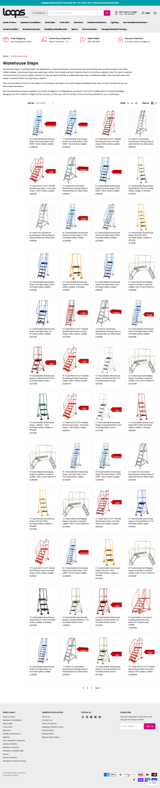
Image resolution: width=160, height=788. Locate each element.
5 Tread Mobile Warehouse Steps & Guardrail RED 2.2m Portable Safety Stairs (42, 378)
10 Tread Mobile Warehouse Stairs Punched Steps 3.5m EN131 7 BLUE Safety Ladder (42, 141)
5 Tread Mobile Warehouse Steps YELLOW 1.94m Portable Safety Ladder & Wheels (140, 236)
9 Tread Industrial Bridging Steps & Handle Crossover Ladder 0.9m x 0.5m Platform (43, 474)
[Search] (107, 13)
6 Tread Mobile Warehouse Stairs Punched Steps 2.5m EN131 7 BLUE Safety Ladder (107, 188)
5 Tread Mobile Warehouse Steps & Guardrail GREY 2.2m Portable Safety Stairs (108, 425)
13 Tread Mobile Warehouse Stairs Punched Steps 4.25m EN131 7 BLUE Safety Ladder (108, 474)
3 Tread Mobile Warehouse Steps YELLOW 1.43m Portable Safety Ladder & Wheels (107, 572)
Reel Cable (50, 22)
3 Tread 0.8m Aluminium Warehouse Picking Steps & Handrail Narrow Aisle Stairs (75, 188)
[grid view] (152, 103)
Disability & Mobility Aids (55, 29)
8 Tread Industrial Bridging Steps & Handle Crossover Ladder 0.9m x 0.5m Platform (141, 570)
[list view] (155, 103)
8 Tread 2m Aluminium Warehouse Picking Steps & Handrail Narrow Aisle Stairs (141, 141)
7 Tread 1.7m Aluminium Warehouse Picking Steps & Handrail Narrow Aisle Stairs (75, 669)
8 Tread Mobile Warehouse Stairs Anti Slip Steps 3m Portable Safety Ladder (42, 669)
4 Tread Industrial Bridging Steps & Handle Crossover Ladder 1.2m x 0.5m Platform (141, 378)
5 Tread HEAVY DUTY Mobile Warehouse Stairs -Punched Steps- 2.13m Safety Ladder (42, 188)
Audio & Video (9, 22)
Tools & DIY (64, 22)
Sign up (150, 726)
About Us (46, 716)
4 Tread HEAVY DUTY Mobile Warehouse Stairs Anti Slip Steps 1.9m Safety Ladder (108, 521)
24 (128, 103)
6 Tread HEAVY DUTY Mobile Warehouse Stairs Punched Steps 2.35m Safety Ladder (42, 570)
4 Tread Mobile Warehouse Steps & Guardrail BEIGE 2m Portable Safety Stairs (108, 669)
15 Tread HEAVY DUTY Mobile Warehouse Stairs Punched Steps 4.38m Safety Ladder (76, 378)
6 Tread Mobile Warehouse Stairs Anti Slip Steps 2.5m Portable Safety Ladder (107, 284)
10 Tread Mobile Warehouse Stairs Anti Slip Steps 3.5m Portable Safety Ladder (75, 474)
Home (5, 56)
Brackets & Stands (31, 29)
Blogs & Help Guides (50, 737)
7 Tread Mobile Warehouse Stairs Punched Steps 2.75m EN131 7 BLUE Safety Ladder (75, 141)
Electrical (78, 22)
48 (136, 103)
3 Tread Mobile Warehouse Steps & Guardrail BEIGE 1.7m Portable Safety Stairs (76, 620)
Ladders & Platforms (96, 22)
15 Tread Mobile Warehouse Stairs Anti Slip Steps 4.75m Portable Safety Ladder (75, 235)
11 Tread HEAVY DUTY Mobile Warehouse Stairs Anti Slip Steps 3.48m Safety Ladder (75, 331)
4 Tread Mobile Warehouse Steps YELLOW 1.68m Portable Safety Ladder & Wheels (42, 522)
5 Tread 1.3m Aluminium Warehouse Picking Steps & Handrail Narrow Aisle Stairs (141, 474)
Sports (74, 29)
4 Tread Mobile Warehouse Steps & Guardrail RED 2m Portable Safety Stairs (107, 620)
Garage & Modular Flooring (113, 29)
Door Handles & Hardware (135, 22)
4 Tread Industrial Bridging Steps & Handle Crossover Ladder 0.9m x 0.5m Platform (76, 521)
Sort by (31, 103)
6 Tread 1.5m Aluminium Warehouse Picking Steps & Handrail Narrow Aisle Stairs (42, 235)
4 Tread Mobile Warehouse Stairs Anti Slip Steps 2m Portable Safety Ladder (42, 331)
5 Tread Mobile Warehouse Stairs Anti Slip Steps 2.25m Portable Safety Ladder (42, 284)
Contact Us (47, 720)
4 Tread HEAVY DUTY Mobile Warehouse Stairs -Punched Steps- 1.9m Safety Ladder (75, 425)
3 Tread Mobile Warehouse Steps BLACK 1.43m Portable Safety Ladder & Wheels (42, 620)
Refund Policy (48, 733)
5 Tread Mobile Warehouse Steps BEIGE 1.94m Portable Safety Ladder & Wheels (141, 188)
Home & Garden (89, 29)
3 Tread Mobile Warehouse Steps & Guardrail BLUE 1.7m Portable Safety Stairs (141, 521)
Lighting (115, 22)
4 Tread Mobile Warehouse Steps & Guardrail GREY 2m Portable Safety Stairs (107, 378)
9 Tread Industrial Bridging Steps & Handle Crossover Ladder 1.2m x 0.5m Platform (141, 284)
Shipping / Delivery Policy (52, 727)
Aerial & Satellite (10, 29)
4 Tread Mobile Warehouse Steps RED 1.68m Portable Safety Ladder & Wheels (140, 425)
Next (97, 688)
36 (132, 103)
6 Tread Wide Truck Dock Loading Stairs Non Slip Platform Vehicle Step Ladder (140, 621)
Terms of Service (49, 723)
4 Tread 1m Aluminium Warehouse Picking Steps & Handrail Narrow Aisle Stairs (108, 331)
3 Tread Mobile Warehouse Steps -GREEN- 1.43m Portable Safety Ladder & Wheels (42, 426)
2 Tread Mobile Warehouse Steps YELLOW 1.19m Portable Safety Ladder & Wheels (76, 284)
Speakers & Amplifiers (30, 22)
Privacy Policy (48, 730)
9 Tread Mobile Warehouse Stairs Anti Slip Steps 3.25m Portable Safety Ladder (107, 235)
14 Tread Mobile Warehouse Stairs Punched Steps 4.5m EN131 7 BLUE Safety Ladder (75, 570)
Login (147, 13)
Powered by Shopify (10, 775)
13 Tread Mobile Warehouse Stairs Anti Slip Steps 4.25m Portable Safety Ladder (141, 331)
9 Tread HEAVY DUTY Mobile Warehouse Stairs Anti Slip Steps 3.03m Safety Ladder (108, 141)
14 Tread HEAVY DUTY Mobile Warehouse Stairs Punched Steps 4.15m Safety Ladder (141, 669)
